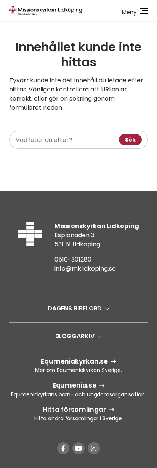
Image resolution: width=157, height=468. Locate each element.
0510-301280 (72, 259)
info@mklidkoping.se (85, 268)
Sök (130, 139)
